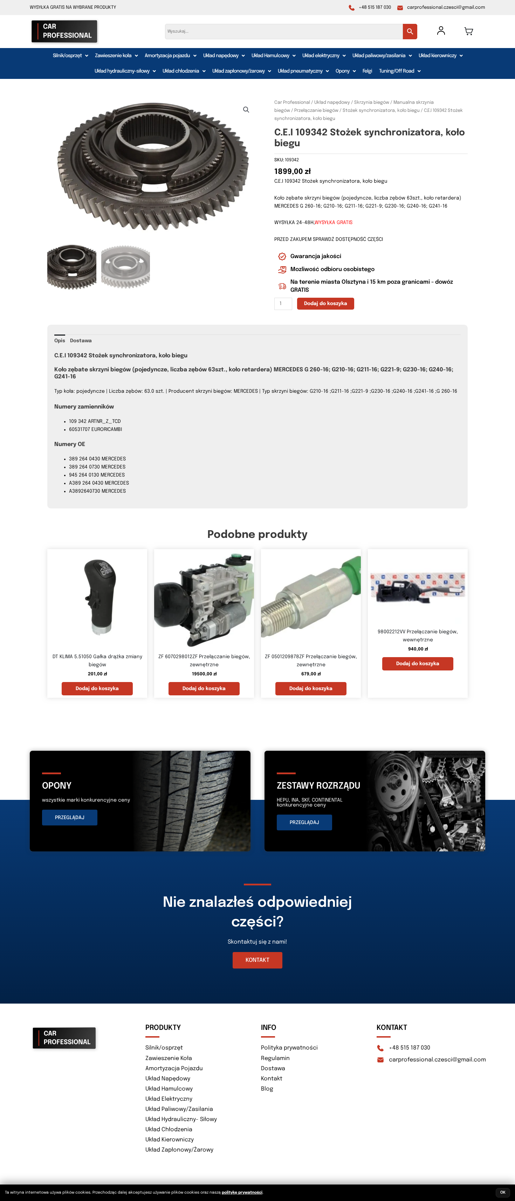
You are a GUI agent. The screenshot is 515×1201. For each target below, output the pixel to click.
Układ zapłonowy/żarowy (238, 71)
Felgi (367, 71)
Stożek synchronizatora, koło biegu (381, 110)
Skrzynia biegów (371, 102)
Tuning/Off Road (396, 71)
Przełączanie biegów (316, 110)
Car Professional (292, 102)
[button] (70, 55)
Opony (342, 71)
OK (503, 1192)
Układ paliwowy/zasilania (378, 55)
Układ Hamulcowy (270, 55)
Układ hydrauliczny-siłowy (122, 71)
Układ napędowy (220, 55)
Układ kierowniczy (437, 55)
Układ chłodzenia (181, 71)
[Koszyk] (469, 31)
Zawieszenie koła (113, 55)
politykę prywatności (242, 1192)
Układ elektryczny (320, 55)
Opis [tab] (59, 340)
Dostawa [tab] (81, 340)
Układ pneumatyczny (300, 71)
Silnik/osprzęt (67, 55)
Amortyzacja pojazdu (167, 55)
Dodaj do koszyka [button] (97, 688)
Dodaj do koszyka (325, 303)
